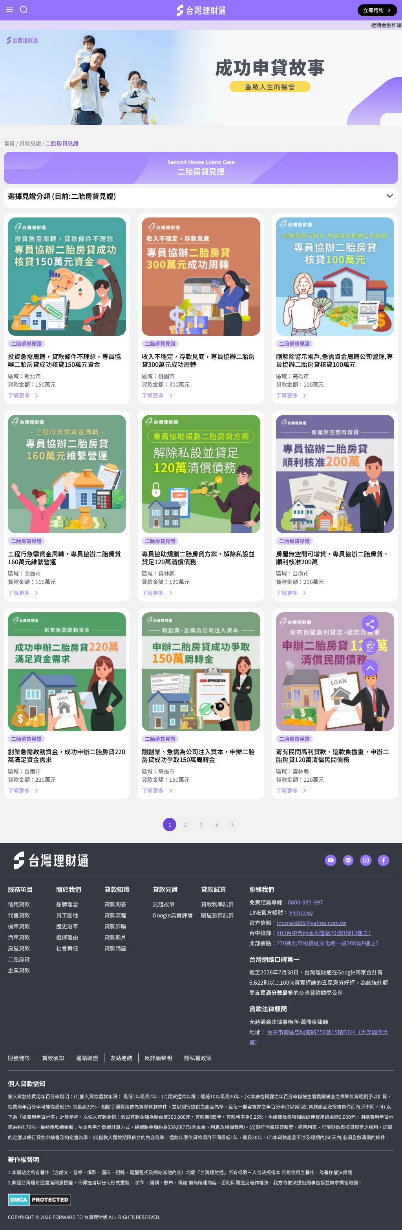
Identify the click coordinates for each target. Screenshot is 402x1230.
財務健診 (19, 1058)
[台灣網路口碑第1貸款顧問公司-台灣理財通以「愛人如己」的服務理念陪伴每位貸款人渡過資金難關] (201, 10)
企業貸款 (19, 970)
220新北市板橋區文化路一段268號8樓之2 (328, 943)
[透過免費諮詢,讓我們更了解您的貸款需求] (370, 646)
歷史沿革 (67, 926)
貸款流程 (115, 915)
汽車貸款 (19, 937)
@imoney (301, 912)
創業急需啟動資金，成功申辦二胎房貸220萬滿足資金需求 (66, 755)
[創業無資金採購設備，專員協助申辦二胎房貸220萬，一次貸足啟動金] (67, 671)
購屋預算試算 (217, 915)
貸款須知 (53, 1058)
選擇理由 (67, 937)
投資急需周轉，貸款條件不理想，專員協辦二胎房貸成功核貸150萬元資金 (64, 360)
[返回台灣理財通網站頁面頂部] (370, 667)
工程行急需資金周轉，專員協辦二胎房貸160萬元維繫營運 (64, 557)
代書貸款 (19, 915)
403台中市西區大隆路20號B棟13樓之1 (324, 933)
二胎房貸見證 (26, 343)
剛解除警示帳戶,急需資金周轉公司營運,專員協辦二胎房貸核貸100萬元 (334, 360)
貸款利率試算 (217, 904)
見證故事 (164, 904)
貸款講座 (115, 948)
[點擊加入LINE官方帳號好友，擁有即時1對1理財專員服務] (348, 860)
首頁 (9, 143)
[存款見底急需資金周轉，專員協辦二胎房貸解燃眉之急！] (201, 276)
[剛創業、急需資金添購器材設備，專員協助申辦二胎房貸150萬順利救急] (201, 671)
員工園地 (67, 915)
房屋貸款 (19, 948)
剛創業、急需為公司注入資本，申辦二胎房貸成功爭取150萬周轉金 (198, 755)
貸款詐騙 (115, 926)
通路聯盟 (87, 1058)
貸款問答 (115, 904)
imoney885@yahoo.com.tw (311, 922)
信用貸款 (19, 904)
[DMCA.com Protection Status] (39, 1199)
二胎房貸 (19, 959)
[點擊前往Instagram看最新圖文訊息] (366, 860)
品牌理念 (67, 904)
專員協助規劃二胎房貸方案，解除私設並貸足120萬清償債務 (198, 557)
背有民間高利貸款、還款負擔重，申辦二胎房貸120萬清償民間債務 (332, 755)
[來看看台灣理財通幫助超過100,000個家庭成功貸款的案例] (201, 77)
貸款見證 (30, 143)
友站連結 (121, 1058)
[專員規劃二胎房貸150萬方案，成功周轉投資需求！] (67, 276)
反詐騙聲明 (158, 1058)
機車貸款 (19, 926)
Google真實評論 (173, 915)
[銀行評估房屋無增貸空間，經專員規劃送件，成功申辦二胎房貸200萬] (335, 474)
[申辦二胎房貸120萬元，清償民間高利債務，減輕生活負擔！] (335, 671)
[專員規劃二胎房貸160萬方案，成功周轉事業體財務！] (67, 474)
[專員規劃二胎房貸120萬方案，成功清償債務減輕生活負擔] (201, 474)
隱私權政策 (198, 1058)
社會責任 (67, 948)
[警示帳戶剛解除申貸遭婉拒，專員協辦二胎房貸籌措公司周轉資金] (335, 276)
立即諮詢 (373, 10)
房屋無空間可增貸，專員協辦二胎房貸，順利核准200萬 (332, 557)
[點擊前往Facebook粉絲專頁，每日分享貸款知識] (383, 860)
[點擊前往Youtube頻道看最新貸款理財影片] (330, 860)
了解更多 (19, 395)
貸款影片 (115, 937)
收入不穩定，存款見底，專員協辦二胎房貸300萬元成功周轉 (198, 360)
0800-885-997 (305, 902)
